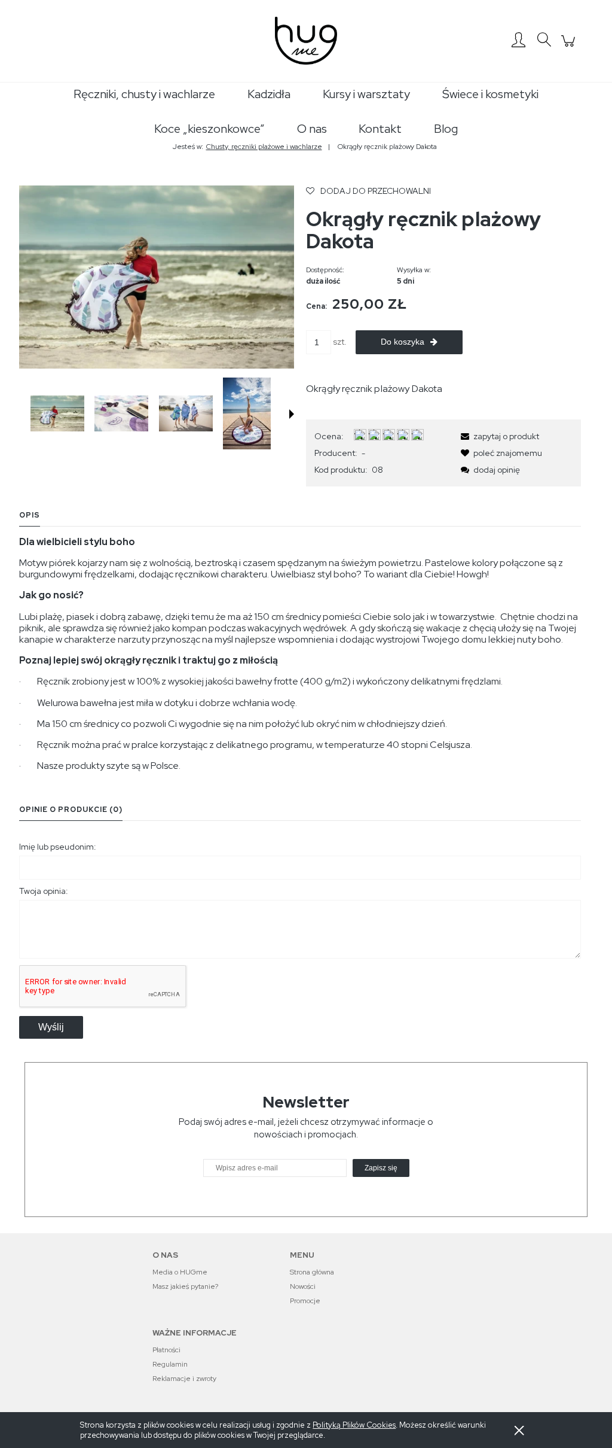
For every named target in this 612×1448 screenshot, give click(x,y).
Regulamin (170, 1364)
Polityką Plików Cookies (354, 1425)
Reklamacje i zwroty (184, 1378)
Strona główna (312, 1272)
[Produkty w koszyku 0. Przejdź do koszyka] (570, 47)
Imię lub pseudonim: (57, 846)
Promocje (305, 1301)
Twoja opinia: (43, 891)
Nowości (303, 1286)
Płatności (166, 1350)
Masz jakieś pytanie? (185, 1286)
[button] (291, 414)
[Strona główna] (306, 41)
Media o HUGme (179, 1272)
